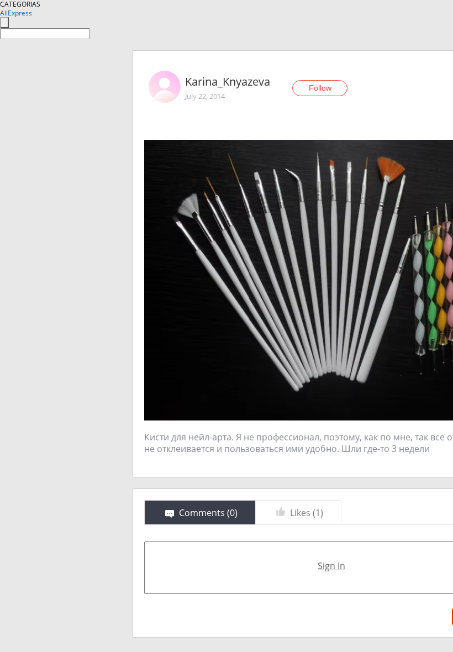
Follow (320, 87)
